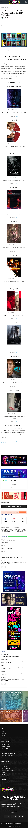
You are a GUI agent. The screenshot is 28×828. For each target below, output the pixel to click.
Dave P (6, 17)
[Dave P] (2, 18)
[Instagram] (8, 816)
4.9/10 (17, 386)
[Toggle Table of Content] (17, 51)
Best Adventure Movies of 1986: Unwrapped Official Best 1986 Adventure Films (21, 530)
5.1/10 (17, 318)
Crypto (3, 671)
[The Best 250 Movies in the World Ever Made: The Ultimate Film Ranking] (11, 716)
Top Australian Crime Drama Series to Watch (11, 553)
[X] (11, 486)
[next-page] (5, 567)
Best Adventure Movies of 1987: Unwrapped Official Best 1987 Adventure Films (7, 530)
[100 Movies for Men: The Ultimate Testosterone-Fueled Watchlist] (14, 700)
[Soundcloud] (15, 816)
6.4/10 (17, 183)
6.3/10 (17, 251)
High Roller (4, 659)
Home (2, 7)
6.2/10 (17, 421)
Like (5, 518)
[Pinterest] (12, 816)
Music (2, 665)
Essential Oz (4, 654)
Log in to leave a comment (14, 506)
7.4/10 (17, 217)
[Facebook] (5, 816)
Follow (14, 518)
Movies (6, 7)
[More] (17, 29)
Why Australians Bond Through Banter (10, 656)
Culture (3, 677)
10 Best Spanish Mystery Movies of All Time (11, 557)
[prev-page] (2, 567)
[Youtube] (22, 816)
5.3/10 (17, 150)
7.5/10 (17, 116)
